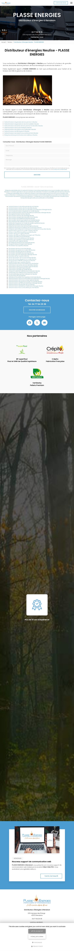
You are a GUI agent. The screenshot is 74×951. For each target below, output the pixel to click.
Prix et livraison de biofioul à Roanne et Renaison (19, 196)
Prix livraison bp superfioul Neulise (18, 245)
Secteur (10, 42)
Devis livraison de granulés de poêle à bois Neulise (23, 217)
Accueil (3, 42)
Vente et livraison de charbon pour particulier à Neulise (20, 129)
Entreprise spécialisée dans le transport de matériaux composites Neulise (29, 229)
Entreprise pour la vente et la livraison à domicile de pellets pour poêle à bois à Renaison (42, 195)
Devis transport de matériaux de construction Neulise (23, 221)
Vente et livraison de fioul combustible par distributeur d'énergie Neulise (29, 278)
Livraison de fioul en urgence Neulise (18, 233)
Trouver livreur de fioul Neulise (17, 275)
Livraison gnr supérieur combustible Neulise (21, 239)
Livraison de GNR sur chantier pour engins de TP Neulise (24, 235)
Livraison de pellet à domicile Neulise (19, 236)
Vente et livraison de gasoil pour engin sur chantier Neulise (25, 281)
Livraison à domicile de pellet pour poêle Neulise (22, 232)
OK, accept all (38, 931)
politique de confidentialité (59, 169)
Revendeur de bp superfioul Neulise (18, 256)
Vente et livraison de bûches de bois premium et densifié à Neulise (23, 126)
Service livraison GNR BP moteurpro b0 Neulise (21, 260)
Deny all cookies (37, 937)
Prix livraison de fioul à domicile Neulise (19, 248)
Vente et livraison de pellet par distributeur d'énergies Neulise (25, 286)
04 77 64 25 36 (37, 32)
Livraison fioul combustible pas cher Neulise (21, 238)
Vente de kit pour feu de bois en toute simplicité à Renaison (35, 862)
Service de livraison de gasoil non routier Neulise (22, 259)
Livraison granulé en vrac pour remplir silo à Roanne (26, 192)
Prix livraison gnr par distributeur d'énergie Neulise (22, 254)
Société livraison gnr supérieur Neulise (19, 262)
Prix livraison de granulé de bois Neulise (19, 251)
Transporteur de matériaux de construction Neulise (23, 272)
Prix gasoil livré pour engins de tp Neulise (20, 244)
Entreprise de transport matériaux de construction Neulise (25, 227)
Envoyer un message (37, 310)
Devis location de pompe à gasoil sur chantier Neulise (24, 220)
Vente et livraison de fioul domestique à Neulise (18, 127)
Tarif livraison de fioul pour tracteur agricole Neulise (23, 266)
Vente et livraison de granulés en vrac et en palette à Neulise (21, 124)
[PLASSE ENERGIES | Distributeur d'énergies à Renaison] (6, 3)
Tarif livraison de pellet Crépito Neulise (19, 268)
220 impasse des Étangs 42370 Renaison (37, 35)
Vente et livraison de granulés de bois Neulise (21, 284)
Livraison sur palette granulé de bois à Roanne (56, 192)
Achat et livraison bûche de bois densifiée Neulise (22, 208)
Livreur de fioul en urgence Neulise (18, 241)
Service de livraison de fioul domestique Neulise (22, 257)
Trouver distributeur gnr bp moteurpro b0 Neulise (22, 274)
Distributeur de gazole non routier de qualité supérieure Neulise (26, 223)
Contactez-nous (61, 3)
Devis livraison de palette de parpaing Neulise (21, 218)
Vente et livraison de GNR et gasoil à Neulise (16, 131)
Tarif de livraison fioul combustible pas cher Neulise (23, 263)
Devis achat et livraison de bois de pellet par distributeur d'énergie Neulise (29, 212)
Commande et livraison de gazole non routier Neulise (23, 211)
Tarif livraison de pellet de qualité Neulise (20, 269)
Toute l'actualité (51, 876)
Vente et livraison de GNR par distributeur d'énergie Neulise (25, 283)
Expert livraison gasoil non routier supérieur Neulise (23, 230)
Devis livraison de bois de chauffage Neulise (21, 215)
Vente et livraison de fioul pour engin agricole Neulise (23, 280)
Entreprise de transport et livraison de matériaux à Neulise (20, 135)
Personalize (38, 942)
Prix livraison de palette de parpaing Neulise (21, 253)
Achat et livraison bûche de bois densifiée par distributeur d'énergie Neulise (30, 209)
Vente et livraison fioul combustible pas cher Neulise (23, 287)
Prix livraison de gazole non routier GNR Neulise (21, 250)
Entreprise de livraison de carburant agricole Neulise (23, 226)
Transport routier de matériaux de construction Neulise (24, 271)
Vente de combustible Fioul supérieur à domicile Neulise (24, 277)
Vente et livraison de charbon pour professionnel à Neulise (21, 133)
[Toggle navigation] (71, 3)
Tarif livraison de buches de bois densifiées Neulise (23, 265)
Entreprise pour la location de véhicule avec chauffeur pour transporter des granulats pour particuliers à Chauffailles (45, 197)
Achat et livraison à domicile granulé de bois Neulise (23, 206)
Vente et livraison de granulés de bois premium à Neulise (20, 122)
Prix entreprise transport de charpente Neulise (21, 242)
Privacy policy (38, 946)
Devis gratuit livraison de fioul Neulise (19, 214)
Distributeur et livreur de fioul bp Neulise (19, 224)
